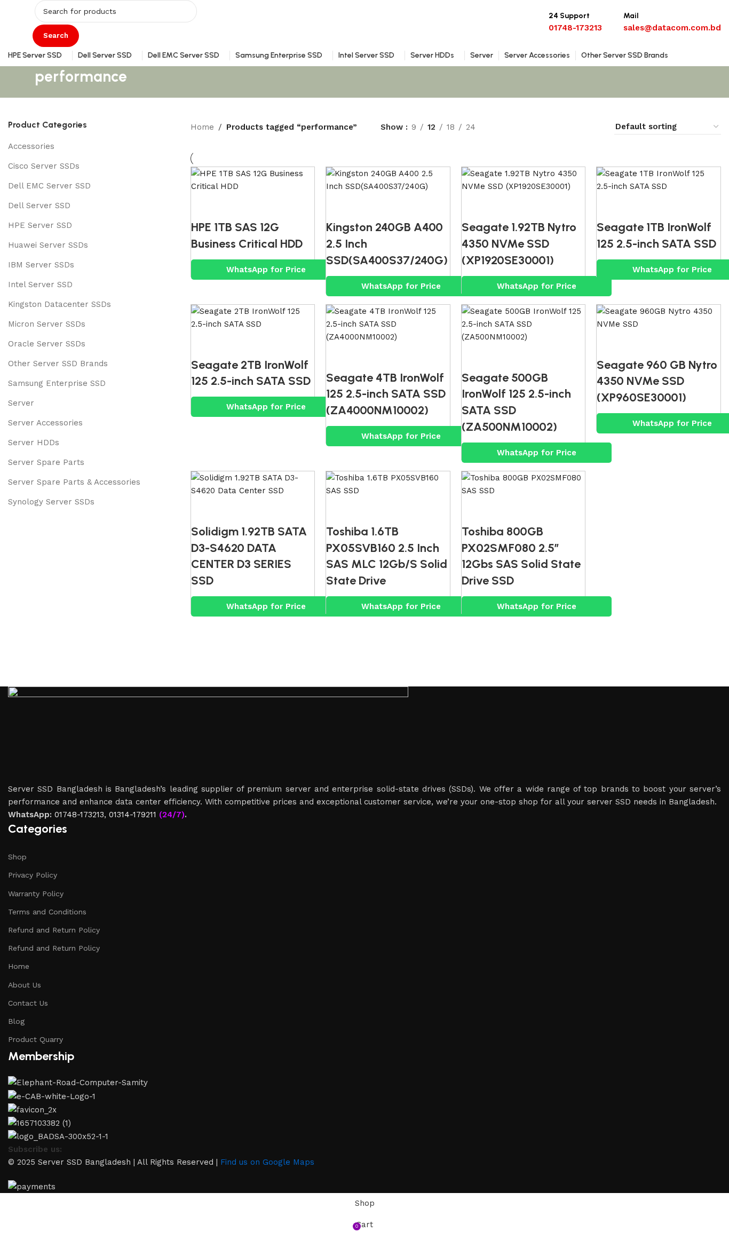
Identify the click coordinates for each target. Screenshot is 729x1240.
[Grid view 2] (519, 127)
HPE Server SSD (40, 225)
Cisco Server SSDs (44, 166)
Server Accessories (45, 423)
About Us (24, 985)
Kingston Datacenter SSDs (59, 304)
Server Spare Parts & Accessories (74, 482)
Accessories (31, 146)
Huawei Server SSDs (48, 245)
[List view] (500, 127)
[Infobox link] (364, 33)
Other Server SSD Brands (58, 363)
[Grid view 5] (555, 127)
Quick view (204, 206)
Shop (17, 856)
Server (21, 403)
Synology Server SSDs (51, 502)
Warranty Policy (36, 893)
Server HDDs (33, 442)
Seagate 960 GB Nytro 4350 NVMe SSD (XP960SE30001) (657, 381)
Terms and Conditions (47, 911)
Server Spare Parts (46, 462)
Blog (16, 1021)
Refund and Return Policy (54, 930)
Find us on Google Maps (267, 1162)
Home (202, 127)
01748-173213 (79, 814)
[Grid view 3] (537, 127)
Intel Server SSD (40, 284)
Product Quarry (35, 1039)
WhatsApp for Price (266, 269)
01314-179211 (132, 814)
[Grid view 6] (574, 127)
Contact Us (28, 1003)
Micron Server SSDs (46, 324)
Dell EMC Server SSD (49, 186)
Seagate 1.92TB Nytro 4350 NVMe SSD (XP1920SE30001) (519, 243)
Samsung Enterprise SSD (57, 383)
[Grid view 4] (592, 127)
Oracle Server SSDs (46, 344)
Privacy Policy (32, 875)
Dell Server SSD (39, 205)
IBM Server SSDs (41, 265)
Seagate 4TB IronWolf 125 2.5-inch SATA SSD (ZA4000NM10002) (386, 394)
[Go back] (21, 82)
